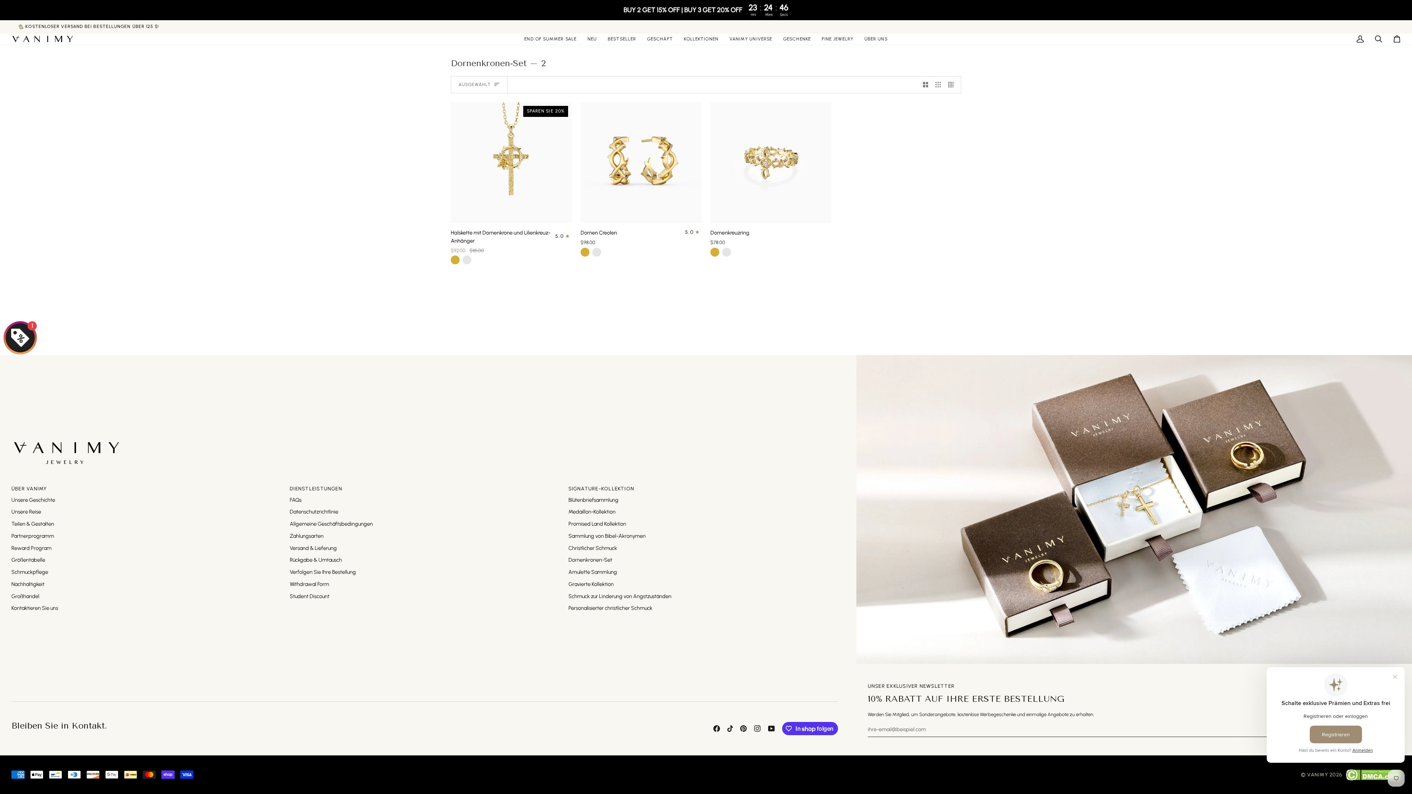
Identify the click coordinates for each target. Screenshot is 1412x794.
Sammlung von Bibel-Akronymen (607, 536)
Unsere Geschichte (33, 500)
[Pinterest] (743, 728)
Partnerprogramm (32, 536)
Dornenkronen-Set (590, 560)
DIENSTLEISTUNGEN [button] (316, 488)
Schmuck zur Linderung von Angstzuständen (619, 596)
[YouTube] (771, 728)
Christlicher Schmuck (592, 548)
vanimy (1317, 774)
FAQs (296, 500)
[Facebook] (716, 728)
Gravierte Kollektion (591, 584)
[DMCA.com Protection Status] (1373, 774)
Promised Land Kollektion (597, 524)
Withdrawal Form (309, 584)
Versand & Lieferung (313, 548)
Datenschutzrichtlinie (314, 511)
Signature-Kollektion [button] (601, 488)
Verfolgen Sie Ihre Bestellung (323, 572)
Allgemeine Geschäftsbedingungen (331, 524)
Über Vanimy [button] (29, 488)
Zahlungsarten (307, 536)
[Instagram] (757, 728)
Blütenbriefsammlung (593, 500)
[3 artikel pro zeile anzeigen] (938, 84)
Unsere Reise (26, 511)
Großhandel (25, 596)
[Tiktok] (730, 728)
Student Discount (309, 596)
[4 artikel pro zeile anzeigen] (953, 84)
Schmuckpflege (29, 572)
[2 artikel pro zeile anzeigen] (925, 84)
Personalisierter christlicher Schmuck (610, 608)
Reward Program (31, 548)
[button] (660, 38)
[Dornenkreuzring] (770, 162)
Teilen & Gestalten (32, 524)
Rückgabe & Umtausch (316, 560)
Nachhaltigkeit (27, 584)
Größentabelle (28, 560)
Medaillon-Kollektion (592, 511)
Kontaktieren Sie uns (34, 608)
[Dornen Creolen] (641, 162)
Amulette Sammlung (592, 572)
